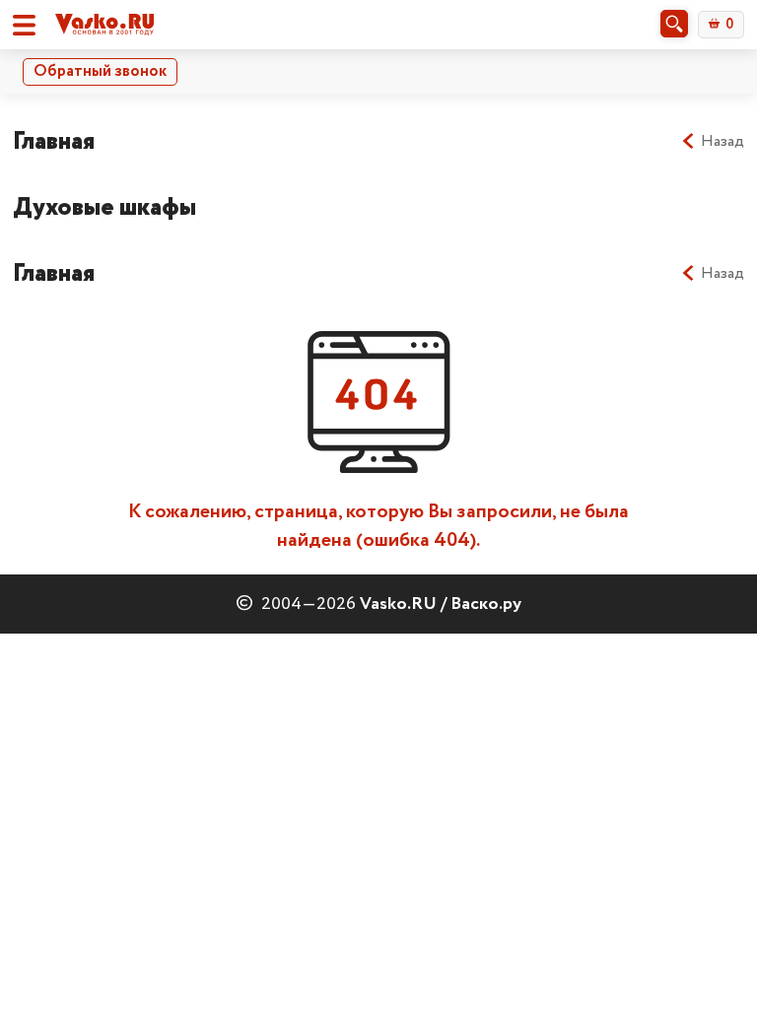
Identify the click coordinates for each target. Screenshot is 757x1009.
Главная (54, 141)
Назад (722, 142)
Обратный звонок (100, 71)
